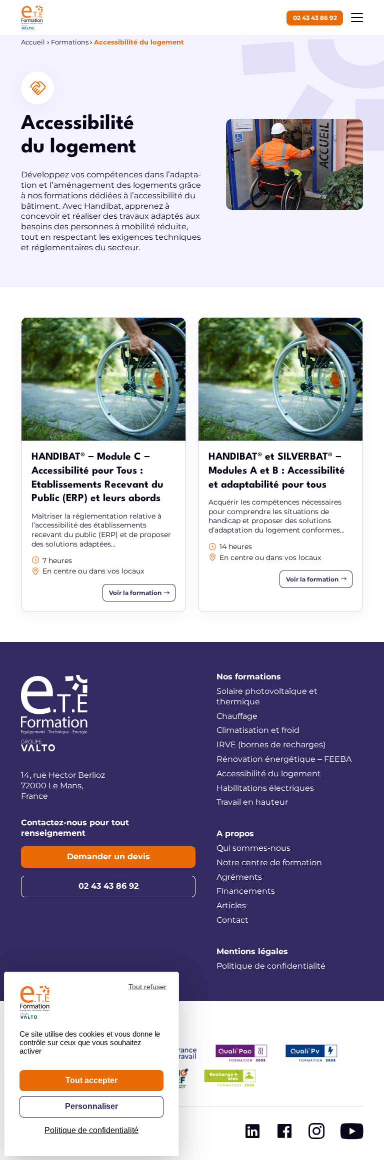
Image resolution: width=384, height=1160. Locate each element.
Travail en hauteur (252, 802)
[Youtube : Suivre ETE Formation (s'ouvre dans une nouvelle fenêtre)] (351, 1133)
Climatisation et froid (258, 730)
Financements (245, 891)
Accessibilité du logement (268, 773)
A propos (235, 833)
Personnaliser (91, 1106)
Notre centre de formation (269, 862)
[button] (357, 17)
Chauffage (237, 716)
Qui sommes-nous (253, 848)
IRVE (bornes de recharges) (271, 744)
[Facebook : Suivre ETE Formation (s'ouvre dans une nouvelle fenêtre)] (284, 1133)
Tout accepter (92, 1080)
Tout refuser (147, 987)
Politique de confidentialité (271, 966)
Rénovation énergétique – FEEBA (284, 759)
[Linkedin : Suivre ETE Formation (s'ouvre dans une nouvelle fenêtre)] (252, 1133)
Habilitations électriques (265, 788)
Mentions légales (252, 951)
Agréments (239, 877)
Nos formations (248, 676)
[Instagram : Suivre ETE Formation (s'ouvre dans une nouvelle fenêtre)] (316, 1133)
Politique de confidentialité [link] (91, 1130)
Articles (231, 905)
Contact (232, 920)
